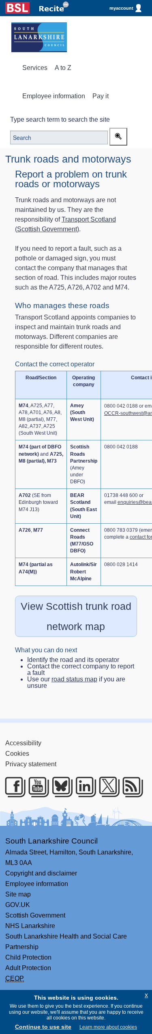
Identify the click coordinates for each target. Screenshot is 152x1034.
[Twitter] (106, 787)
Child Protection (28, 957)
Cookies (17, 753)
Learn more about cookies (108, 1027)
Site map (18, 894)
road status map (74, 679)
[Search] (118, 137)
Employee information (53, 96)
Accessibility (23, 743)
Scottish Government (35, 915)
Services (34, 67)
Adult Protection (28, 967)
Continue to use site (43, 1026)
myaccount (121, 8)
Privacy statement (30, 764)
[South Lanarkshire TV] (36, 787)
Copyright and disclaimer (41, 873)
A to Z (63, 67)
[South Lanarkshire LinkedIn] (83, 787)
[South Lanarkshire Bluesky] (59, 787)
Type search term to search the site (60, 119)
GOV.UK (17, 904)
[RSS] (130, 787)
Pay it (100, 96)
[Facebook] (12, 787)
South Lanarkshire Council (51, 841)
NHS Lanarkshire (30, 925)
